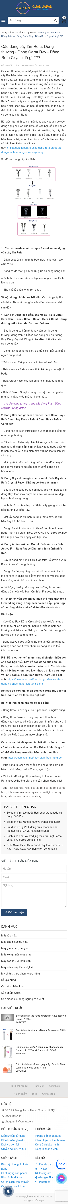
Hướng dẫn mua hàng (48, 1135)
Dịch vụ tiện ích (10, 1144)
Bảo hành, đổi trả (11, 1177)
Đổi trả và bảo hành (47, 1144)
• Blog (33, 1093)
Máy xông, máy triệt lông (16, 954)
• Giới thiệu (54, 1086)
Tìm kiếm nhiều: (18, 1085)
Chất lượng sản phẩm (14, 1173)
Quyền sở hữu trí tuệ (13, 1149)
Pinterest (44, 1182)
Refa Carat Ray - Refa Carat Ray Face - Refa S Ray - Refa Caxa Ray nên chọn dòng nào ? (34, 847)
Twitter (42, 1168)
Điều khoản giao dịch (13, 1140)
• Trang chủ (38, 1086)
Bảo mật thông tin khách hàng (15, 1166)
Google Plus (46, 1177)
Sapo (41, 1200)
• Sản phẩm (20, 1093)
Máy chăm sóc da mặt (14, 941)
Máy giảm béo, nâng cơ (15, 948)
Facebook (44, 1164)
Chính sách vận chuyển (15, 1182)
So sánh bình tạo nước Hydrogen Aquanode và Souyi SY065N (34, 814)
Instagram (44, 1173)
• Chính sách (48, 1093)
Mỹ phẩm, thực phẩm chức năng (20, 973)
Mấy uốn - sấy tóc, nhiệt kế (17, 967)
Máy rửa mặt (9, 935)
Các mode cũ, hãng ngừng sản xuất (22, 999)
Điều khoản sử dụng (13, 1135)
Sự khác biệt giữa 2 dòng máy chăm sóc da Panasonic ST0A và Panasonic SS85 (32, 828)
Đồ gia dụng (8, 980)
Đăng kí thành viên (46, 1149)
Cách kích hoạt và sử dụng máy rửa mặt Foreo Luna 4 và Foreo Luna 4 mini (34, 837)
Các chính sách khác (13, 1186)
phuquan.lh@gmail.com (19, 1121)
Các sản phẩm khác (13, 986)
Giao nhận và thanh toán (50, 1140)
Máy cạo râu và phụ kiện (16, 961)
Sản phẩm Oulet (11, 992)
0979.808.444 (13, 1116)
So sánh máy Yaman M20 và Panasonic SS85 (33, 821)
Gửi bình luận (15, 912)
